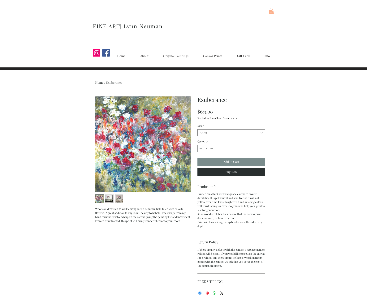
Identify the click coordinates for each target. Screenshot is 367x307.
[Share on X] (221, 293)
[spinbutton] (206, 148)
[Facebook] (106, 53)
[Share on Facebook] (200, 293)
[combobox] (231, 133)
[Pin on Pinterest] (207, 293)
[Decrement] (200, 148)
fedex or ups (230, 118)
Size (201, 126)
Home (99, 82)
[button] (271, 11)
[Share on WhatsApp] (214, 293)
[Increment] (212, 148)
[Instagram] (96, 53)
